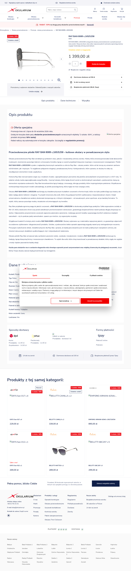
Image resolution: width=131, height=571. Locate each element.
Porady (90, 18)
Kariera (36, 516)
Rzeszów (39, 558)
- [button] (89, 25)
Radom (9, 558)
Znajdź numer (24, 511)
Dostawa (71, 508)
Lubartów (40, 548)
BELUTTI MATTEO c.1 (56, 465)
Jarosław (25, 548)
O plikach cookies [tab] (96, 275)
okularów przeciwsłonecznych (47, 135)
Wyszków (40, 562)
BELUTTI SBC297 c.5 (96, 465)
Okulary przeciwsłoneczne (34, 18)
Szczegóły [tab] (65, 275)
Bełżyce (9, 545)
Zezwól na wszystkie (94, 301)
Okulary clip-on (121, 18)
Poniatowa (99, 552)
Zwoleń (83, 562)
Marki (35, 504)
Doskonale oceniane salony (112, 3)
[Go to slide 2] (22, 80)
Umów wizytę (34, 91)
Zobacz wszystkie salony (106, 483)
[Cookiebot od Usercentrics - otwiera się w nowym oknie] (100, 268)
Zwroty (70, 512)
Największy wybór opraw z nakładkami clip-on (23, 3)
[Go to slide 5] (33, 80)
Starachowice (115, 558)
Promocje (77, 18)
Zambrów (54, 562)
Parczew (83, 552)
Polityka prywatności (75, 504)
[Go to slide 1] (19, 80)
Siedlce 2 (69, 558)
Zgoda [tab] (35, 275)
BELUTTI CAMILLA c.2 (56, 419)
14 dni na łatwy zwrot (82, 82)
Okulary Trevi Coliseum (53, 520)
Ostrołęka (25, 552)
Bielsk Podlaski (86, 545)
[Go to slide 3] (26, 80)
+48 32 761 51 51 (13, 504)
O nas (35, 500)
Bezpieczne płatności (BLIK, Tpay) (86, 87)
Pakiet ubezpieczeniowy (53, 516)
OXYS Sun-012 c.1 (16, 465)
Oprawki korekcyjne (52, 500)
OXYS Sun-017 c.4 (16, 419)
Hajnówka (114, 545)
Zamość (68, 562)
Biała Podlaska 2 (42, 545)
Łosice (98, 548)
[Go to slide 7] (41, 80)
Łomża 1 (69, 548)
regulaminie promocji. (75, 141)
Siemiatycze (84, 558)
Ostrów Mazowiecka (57, 552)
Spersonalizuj (64, 301)
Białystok (54, 545)
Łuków (113, 548)
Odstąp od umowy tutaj (116, 496)
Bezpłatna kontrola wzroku (67, 3)
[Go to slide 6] (37, 80)
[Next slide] (61, 59)
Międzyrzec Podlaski (13, 552)
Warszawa (10, 562)
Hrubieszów (11, 548)
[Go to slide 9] (48, 80)
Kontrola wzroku (51, 512)
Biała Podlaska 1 (27, 545)
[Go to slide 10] (52, 80)
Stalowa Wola (100, 558)
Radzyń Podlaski (27, 558)
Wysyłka (86, 100)
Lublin (53, 548)
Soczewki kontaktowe (57, 18)
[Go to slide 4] (30, 80)
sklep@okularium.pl (18, 508)
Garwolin (99, 545)
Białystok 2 (69, 545)
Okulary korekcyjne (10, 18)
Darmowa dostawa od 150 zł (84, 77)
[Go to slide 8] (44, 80)
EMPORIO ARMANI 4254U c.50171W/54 (102, 419)
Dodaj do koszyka (98, 64)
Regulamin (72, 500)
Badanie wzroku (104, 18)
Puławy (113, 552)
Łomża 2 (83, 548)
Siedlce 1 (54, 558)
